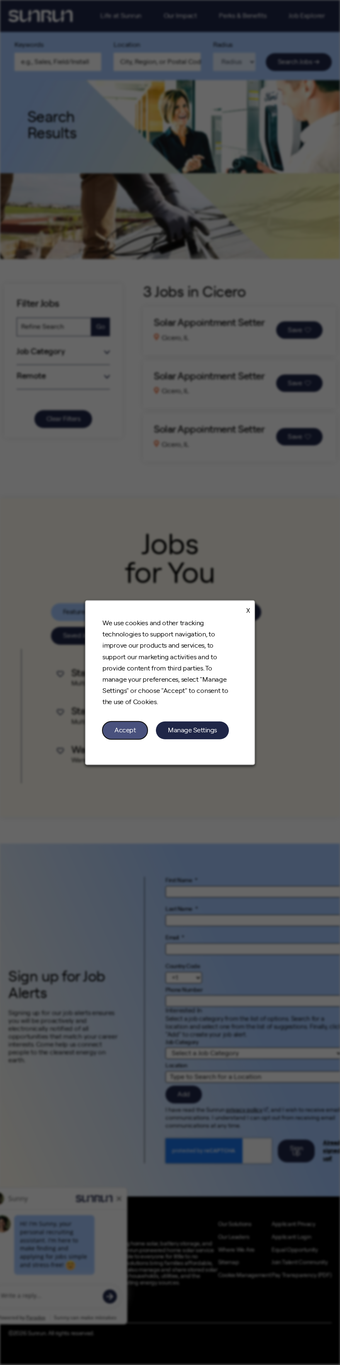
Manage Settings (192, 730)
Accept (125, 730)
